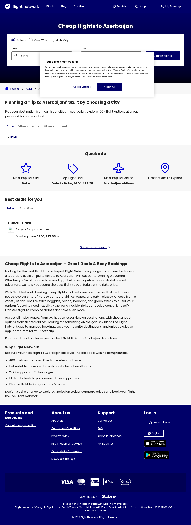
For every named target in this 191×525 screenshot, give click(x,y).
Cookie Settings (82, 87)
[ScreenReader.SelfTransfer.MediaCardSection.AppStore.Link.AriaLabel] (156, 444)
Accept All (109, 87)
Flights (50, 6)
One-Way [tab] (26, 208)
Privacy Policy (60, 436)
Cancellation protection (20, 425)
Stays (64, 6)
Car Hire (79, 6)
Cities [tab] (11, 126)
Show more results (93, 247)
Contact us (105, 421)
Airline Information (110, 436)
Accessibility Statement (66, 451)
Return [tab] (11, 208)
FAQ (100, 428)
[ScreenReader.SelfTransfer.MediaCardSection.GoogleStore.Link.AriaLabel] (156, 455)
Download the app (63, 459)
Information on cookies (66, 443)
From (16, 48)
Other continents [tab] (56, 126)
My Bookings (106, 443)
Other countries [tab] (29, 126)
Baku (13, 137)
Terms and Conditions (65, 428)
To (84, 48)
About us (57, 421)
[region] (97, 74)
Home (14, 89)
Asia (29, 89)
